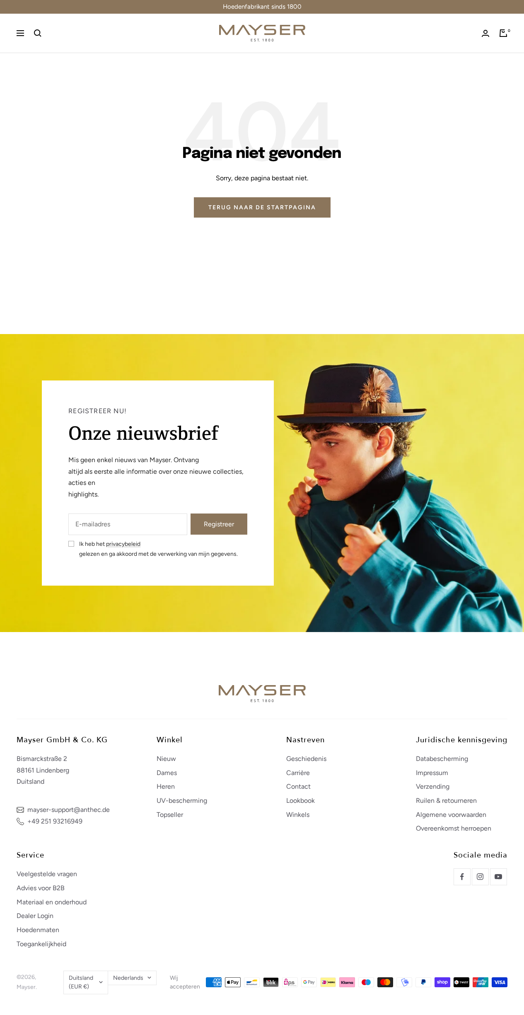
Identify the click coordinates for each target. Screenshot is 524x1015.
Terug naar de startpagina (262, 207)
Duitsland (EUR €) (81, 982)
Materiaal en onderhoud (52, 902)
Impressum (432, 773)
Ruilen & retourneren (446, 800)
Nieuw (166, 759)
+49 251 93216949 (54, 821)
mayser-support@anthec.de (68, 810)
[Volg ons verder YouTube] (498, 876)
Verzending (432, 786)
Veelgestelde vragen (47, 874)
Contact (298, 786)
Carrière (298, 773)
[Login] (485, 33)
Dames (167, 773)
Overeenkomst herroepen (453, 828)
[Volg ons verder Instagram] (480, 876)
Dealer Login (35, 916)
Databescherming (442, 759)
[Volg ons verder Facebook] (462, 876)
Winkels (297, 815)
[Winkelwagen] (503, 33)
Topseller (170, 815)
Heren (166, 786)
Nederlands (128, 977)
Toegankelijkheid (41, 944)
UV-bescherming (182, 800)
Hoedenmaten (38, 930)
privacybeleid (123, 543)
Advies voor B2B (41, 888)
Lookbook (300, 800)
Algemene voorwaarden (451, 815)
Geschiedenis (306, 759)
